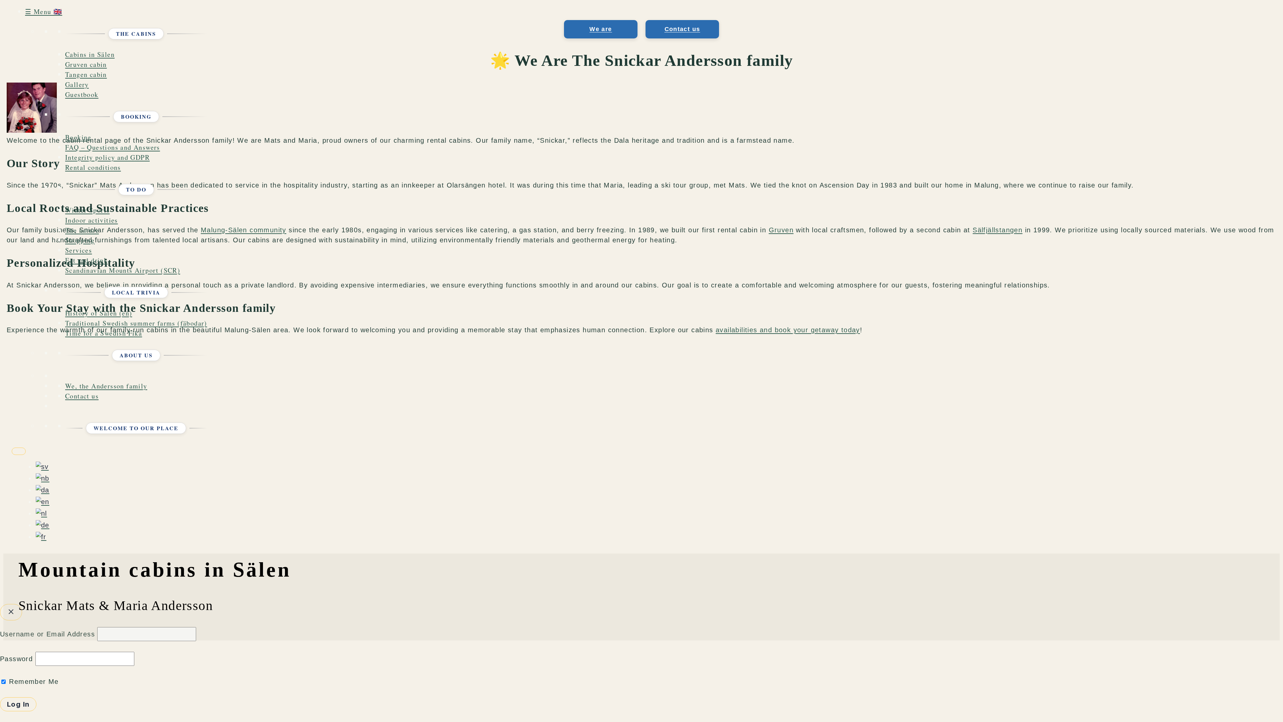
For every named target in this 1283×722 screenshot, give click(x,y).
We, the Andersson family (106, 385)
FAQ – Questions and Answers (112, 147)
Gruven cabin (86, 64)
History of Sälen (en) (98, 313)
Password (16, 659)
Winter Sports (87, 210)
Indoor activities (91, 220)
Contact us (82, 395)
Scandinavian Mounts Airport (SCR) (122, 270)
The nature (82, 230)
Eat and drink (86, 260)
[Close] (19, 451)
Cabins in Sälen (90, 54)
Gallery (77, 84)
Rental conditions (93, 167)
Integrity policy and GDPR (107, 157)
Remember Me (33, 681)
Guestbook (82, 94)
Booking (78, 137)
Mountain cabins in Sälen (154, 569)
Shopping (80, 240)
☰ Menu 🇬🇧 (43, 11)
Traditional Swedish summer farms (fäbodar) (136, 323)
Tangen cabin (86, 74)
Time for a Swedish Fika (103, 333)
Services (78, 250)
